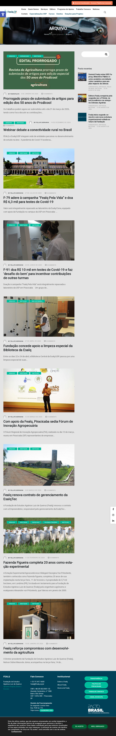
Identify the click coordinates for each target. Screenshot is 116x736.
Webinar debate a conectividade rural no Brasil (37, 130)
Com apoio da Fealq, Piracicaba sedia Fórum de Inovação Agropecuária (38, 423)
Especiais (35, 522)
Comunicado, (93, 87)
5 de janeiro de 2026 (30, 94)
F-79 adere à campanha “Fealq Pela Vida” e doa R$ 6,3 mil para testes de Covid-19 (38, 200)
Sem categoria (37, 301)
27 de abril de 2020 (33, 341)
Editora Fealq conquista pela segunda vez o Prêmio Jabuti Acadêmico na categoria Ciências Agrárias (100, 99)
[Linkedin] (113, 521)
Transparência (96, 678)
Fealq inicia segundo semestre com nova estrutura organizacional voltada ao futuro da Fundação (100, 118)
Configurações (16, 732)
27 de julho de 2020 (33, 193)
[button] (3, 14)
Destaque (37, 56)
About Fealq (61, 685)
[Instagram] (113, 515)
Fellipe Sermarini (41, 122)
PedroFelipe (14, 94)
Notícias (20, 123)
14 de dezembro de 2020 (61, 122)
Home (46, 34)
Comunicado (24, 56)
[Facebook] (113, 509)
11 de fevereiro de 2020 (35, 558)
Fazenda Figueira (51, 522)
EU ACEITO (79, 726)
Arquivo (12, 56)
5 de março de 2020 (33, 490)
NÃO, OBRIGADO (97, 726)
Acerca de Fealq (63, 688)
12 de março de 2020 (34, 417)
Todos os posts (57, 34)
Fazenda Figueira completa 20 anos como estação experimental (38, 564)
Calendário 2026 (47, 710)
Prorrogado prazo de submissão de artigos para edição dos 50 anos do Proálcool (38, 101)
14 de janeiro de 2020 (34, 643)
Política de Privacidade (96, 685)
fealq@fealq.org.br (37, 684)
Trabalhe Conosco (96, 691)
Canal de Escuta (96, 697)
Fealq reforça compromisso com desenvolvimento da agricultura (36, 650)
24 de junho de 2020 (33, 265)
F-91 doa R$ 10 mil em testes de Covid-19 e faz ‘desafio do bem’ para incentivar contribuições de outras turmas (37, 274)
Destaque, (103, 87)
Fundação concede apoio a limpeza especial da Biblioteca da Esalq (38, 348)
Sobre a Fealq (62, 682)
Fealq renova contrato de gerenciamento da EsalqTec (35, 497)
